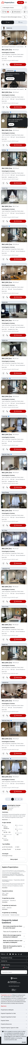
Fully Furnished (5, 914)
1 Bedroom (9, 907)
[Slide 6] (16, 43)
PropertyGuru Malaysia (7, 1010)
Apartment (12, 874)
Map (21, 22)
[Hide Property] (21, 33)
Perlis (3, 893)
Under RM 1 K (13, 900)
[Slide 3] (12, 43)
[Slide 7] (17, 43)
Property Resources (6, 1024)
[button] (6, 820)
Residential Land (20, 875)
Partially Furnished (15, 914)
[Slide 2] (11, 43)
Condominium (5, 874)
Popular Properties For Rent (8, 1017)
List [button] (8, 22)
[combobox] (13, 7)
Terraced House (15, 872)
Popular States (5, 1020)
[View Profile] (14, 28)
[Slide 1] (10, 43)
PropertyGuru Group (6, 958)
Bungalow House (10, 875)
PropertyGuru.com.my (6, 995)
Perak (7, 893)
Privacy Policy (7, 1036)
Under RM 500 (5, 900)
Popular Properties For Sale (8, 1013)
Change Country (5, 965)
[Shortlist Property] (24, 33)
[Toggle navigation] (25, 2)
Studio (3, 907)
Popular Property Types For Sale (9, 1027)
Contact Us (4, 961)
